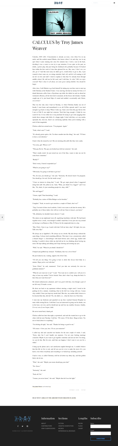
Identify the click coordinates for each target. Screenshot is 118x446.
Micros (61, 428)
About (43, 423)
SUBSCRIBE (100, 438)
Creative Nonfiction (65, 426)
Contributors (46, 426)
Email (92, 430)
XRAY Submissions (48, 428)
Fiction (61, 423)
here (50, 386)
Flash (80, 426)
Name (92, 423)
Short (80, 428)
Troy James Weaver (37, 386)
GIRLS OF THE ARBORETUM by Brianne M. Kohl (58, 398)
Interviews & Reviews (66, 431)
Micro (80, 423)
